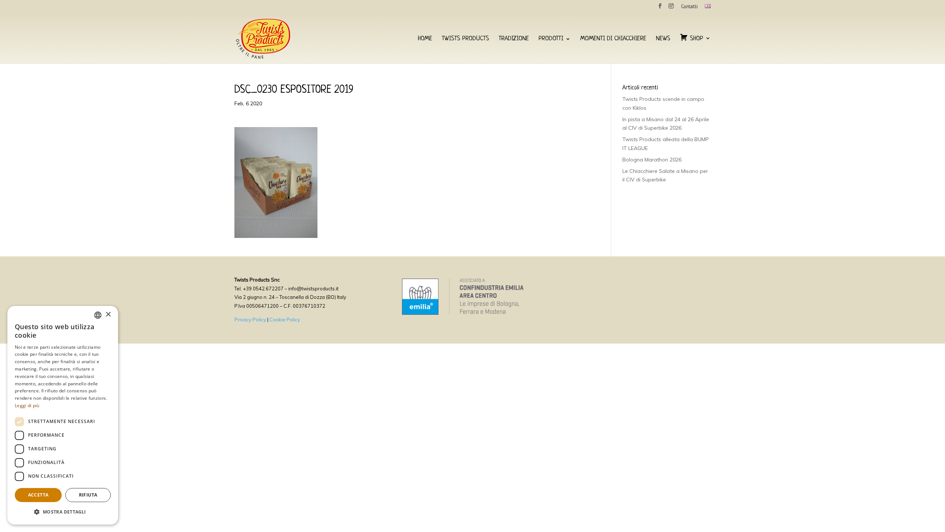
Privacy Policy (250, 320)
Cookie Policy (284, 320)
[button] (63, 512)
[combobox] (98, 315)
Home (425, 39)
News (663, 39)
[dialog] (62, 415)
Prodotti (551, 39)
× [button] (108, 314)
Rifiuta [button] (88, 495)
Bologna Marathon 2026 (651, 159)
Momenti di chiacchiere (613, 39)
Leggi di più (27, 405)
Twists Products (465, 39)
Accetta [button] (38, 495)
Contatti (689, 7)
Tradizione (514, 39)
